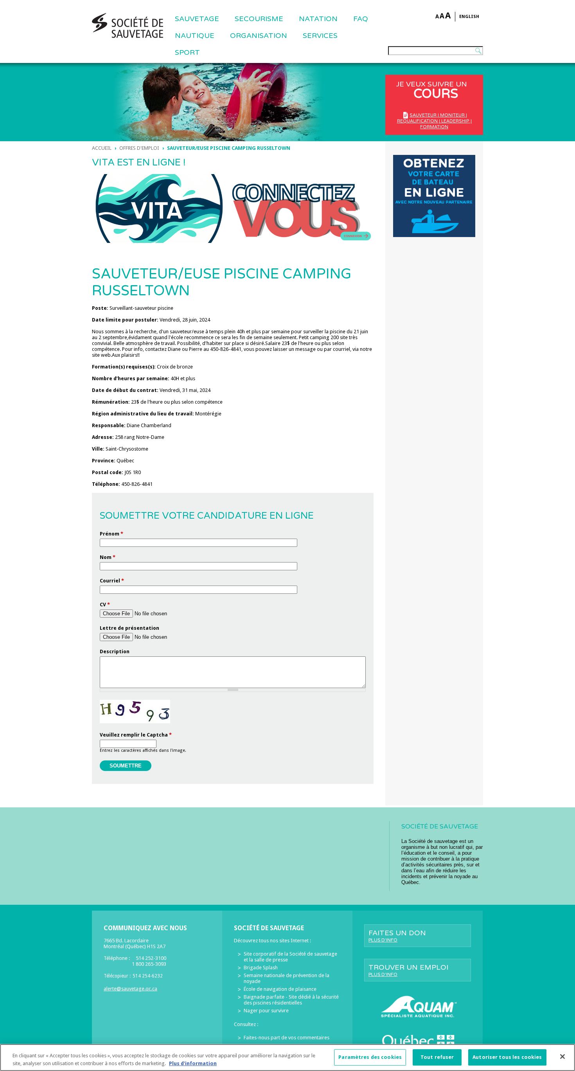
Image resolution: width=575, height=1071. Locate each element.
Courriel (112, 581)
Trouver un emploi (408, 970)
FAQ (360, 18)
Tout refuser (437, 1057)
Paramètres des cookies (370, 1057)
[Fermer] (562, 1056)
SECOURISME (259, 18)
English (469, 16)
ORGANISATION (258, 35)
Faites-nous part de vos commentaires (286, 1037)
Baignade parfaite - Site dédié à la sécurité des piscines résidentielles (291, 1000)
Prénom (111, 534)
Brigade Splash (261, 967)
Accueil (101, 148)
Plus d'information (193, 1063)
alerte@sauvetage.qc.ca (130, 989)
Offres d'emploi (139, 148)
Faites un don (397, 936)
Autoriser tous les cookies (507, 1057)
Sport (187, 52)
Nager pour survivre (266, 1010)
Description (114, 651)
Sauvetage (197, 18)
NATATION (318, 18)
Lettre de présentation (129, 628)
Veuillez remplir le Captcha (136, 735)
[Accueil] (127, 25)
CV (105, 604)
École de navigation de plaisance (280, 989)
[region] (287, 1057)
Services (320, 35)
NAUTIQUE (194, 35)
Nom (107, 557)
